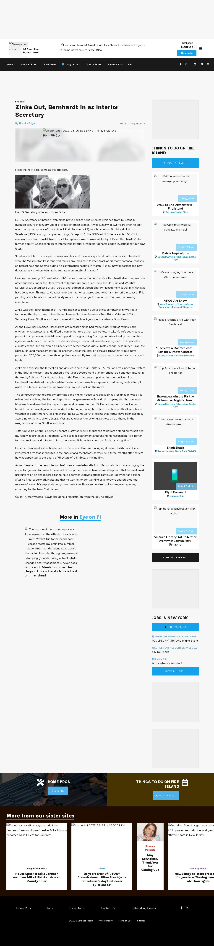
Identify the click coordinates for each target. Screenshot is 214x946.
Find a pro (58, 790)
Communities (114, 64)
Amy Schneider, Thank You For (150, 862)
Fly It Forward (175, 494)
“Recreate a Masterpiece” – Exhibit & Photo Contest (175, 351)
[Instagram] (186, 64)
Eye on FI (20, 101)
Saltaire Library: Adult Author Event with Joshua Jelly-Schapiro (175, 541)
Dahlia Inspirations (177, 256)
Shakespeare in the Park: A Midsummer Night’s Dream (176, 401)
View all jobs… (175, 671)
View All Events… (175, 557)
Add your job (177, 627)
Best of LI (188, 47)
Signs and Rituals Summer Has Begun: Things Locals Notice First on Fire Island (51, 571)
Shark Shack (176, 449)
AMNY (102, 868)
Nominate (187, 53)
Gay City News (198, 868)
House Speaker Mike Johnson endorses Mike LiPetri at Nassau (36, 877)
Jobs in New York (170, 618)
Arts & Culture (29, 64)
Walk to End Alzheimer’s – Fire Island (175, 208)
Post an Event (177, 162)
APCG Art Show (176, 304)
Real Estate (50, 64)
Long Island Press (37, 868)
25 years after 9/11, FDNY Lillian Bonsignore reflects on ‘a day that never (102, 879)
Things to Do (72, 64)
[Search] (202, 64)
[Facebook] (181, 64)
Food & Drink (94, 64)
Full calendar (166, 795)
